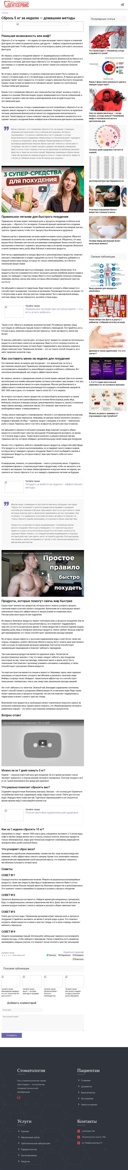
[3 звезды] (7, 955)
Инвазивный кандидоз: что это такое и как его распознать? (10, 993)
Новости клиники (89, 1104)
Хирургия (25, 1161)
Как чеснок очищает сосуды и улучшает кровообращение (73, 993)
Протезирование (29, 1155)
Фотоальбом (87, 1098)
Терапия (25, 1131)
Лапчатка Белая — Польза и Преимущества (51, 993)
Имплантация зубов (30, 1137)
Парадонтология (29, 1149)
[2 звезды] (5, 955)
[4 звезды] (9, 955)
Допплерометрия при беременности (106, 181)
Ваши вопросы (88, 1092)
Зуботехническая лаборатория (35, 1143)
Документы (86, 1086)
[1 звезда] (3, 955)
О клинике (85, 1080)
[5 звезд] (11, 955)
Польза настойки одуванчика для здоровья (51, 812)
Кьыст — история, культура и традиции (31, 992)
